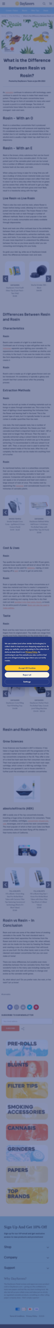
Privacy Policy (31, 652)
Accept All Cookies (27, 667)
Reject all (27, 674)
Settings (27, 681)
